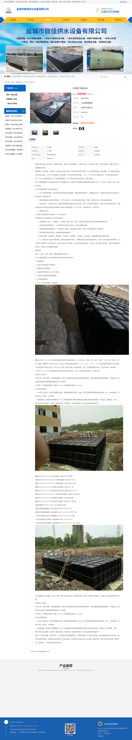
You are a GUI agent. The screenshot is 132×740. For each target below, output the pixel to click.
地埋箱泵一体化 (11, 99)
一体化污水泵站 (11, 103)
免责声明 (28, 732)
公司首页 (13, 20)
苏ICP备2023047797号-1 (31, 726)
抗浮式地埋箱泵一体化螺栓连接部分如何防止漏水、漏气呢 (15, 150)
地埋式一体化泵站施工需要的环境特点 (15, 124)
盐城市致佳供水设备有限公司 (19, 729)
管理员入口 (35, 732)
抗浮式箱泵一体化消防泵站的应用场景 (15, 137)
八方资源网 (21, 732)
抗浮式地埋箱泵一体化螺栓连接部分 (15, 154)
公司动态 (83, 20)
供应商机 (30, 20)
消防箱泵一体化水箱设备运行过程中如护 (15, 145)
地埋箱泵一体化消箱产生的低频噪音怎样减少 (15, 129)
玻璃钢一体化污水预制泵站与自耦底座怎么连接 (15, 116)
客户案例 (101, 20)
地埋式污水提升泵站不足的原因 (15, 120)
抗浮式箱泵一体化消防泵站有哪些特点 (15, 133)
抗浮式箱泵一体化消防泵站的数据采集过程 (15, 141)
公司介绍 (65, 20)
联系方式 (118, 20)
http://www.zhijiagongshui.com (40, 651)
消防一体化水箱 (11, 95)
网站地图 (42, 732)
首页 (12, 82)
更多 (23, 111)
